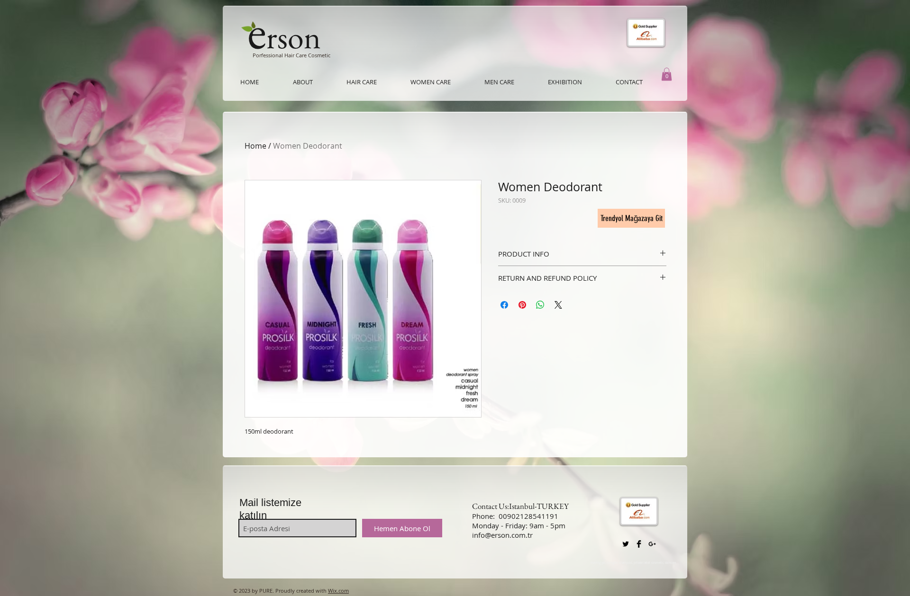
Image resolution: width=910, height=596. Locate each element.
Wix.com (338, 590)
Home (255, 146)
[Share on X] (558, 305)
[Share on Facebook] (504, 305)
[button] (666, 74)
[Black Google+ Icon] (652, 544)
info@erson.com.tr (502, 535)
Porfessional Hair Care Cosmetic (291, 55)
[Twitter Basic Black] (625, 544)
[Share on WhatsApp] (540, 305)
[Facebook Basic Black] (639, 544)
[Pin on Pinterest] (522, 305)
